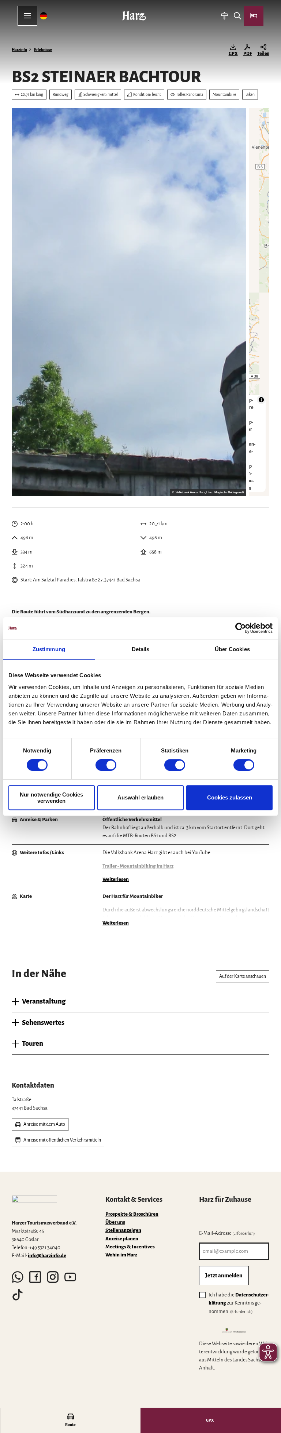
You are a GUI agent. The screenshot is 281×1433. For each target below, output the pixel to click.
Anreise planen (121, 1238)
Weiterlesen (115, 879)
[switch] (105, 765)
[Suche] (237, 15)
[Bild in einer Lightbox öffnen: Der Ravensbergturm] (129, 302)
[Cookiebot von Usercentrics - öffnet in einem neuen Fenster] (241, 628)
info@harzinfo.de (47, 1255)
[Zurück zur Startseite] (134, 16)
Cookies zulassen (229, 797)
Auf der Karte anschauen (242, 976)
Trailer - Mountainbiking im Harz (137, 866)
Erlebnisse (43, 50)
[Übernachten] (253, 16)
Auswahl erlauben (140, 797)
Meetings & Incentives (130, 1246)
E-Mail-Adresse (227, 1233)
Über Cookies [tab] (232, 649)
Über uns (115, 1222)
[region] (259, 302)
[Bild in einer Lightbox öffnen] (34, 1204)
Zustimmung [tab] (49, 649)
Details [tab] (141, 649)
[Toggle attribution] (261, 399)
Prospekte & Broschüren (131, 1214)
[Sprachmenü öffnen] (43, 15)
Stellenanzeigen (123, 1230)
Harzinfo (19, 50)
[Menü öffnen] (27, 16)
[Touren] (224, 15)
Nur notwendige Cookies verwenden (51, 797)
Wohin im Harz (121, 1255)
